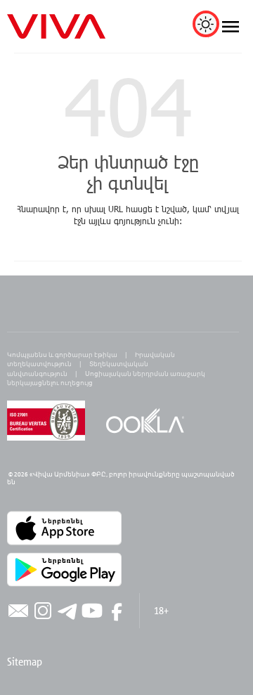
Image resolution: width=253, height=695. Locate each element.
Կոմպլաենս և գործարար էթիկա (62, 354)
